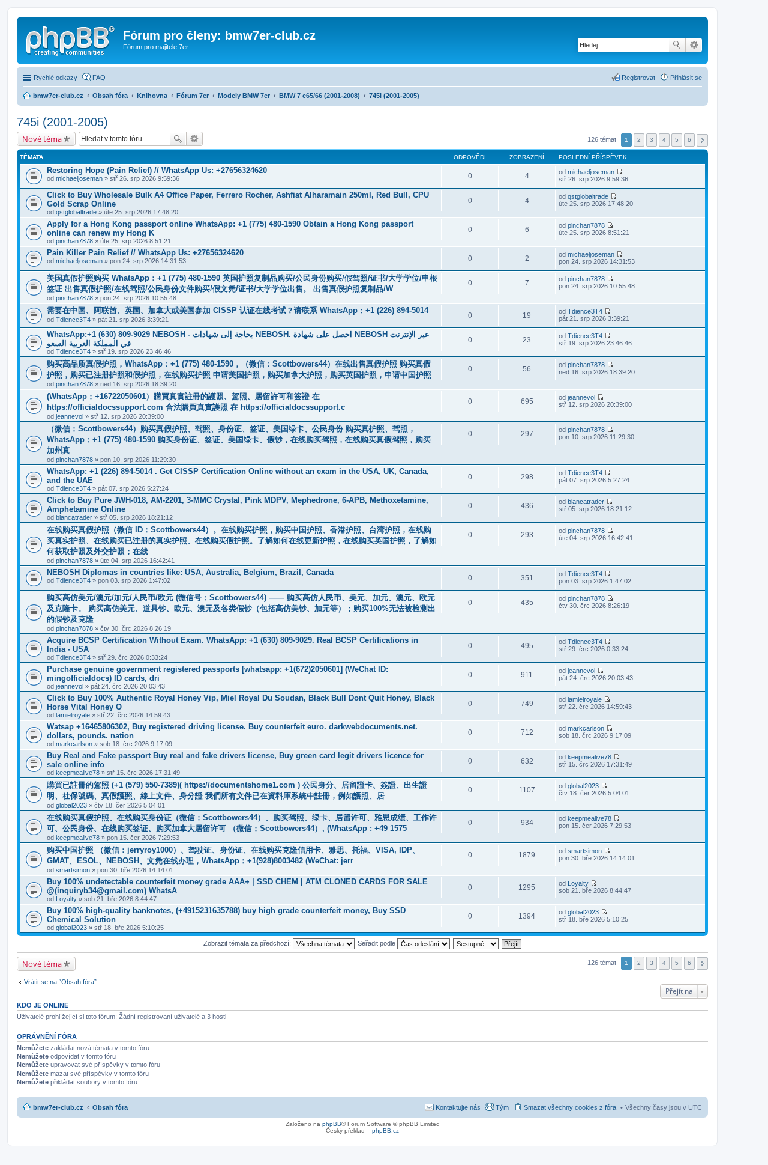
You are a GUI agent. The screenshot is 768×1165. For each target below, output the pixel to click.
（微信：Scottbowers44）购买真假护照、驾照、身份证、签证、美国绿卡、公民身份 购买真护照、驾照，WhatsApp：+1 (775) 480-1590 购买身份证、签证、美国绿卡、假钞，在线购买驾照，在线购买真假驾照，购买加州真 (239, 439)
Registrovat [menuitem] (638, 77)
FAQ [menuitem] (99, 77)
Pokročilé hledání (694, 45)
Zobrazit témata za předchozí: (248, 943)
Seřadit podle (377, 943)
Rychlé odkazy (55, 77)
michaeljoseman (79, 178)
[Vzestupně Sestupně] (476, 943)
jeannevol (69, 416)
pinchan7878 (74, 241)
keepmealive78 (78, 772)
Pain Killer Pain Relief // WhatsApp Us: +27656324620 (145, 252)
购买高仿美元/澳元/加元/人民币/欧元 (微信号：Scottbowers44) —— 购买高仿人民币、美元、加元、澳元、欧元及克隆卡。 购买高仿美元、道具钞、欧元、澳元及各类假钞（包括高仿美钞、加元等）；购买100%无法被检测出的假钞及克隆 (241, 608)
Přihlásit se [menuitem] (686, 77)
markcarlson (74, 743)
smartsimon (73, 870)
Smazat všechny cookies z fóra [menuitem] (570, 1107)
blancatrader (74, 517)
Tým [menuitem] (502, 1107)
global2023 (71, 805)
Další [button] (702, 140)
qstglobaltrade (76, 212)
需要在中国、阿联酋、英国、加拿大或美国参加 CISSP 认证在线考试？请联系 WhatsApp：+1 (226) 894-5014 (237, 310)
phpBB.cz (385, 1130)
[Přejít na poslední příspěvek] (619, 171)
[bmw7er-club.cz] (71, 39)
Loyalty (66, 898)
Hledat (677, 45)
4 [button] (664, 139)
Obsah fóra (110, 1107)
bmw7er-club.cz (58, 1107)
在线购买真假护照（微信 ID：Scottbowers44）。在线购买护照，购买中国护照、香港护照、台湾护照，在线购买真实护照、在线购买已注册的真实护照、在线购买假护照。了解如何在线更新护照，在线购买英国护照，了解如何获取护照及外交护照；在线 (242, 540)
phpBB (331, 1124)
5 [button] (677, 139)
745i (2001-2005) (62, 122)
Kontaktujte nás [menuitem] (458, 1107)
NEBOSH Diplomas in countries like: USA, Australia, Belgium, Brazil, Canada (190, 572)
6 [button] (689, 139)
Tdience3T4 (73, 319)
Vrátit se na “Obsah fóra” (60, 981)
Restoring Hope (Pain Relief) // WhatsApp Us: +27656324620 (157, 170)
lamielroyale (73, 715)
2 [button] (639, 139)
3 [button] (651, 139)
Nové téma (42, 138)
